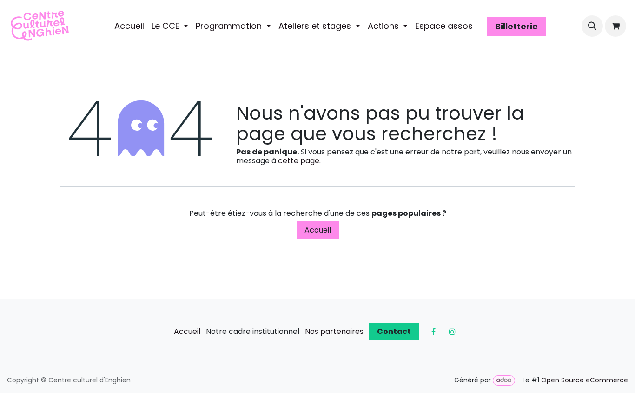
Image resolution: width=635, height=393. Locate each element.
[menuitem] (129, 26)
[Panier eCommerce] (615, 26)
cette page (298, 160)
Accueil (317, 230)
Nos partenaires (334, 331)
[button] (592, 26)
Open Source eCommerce (584, 380)
